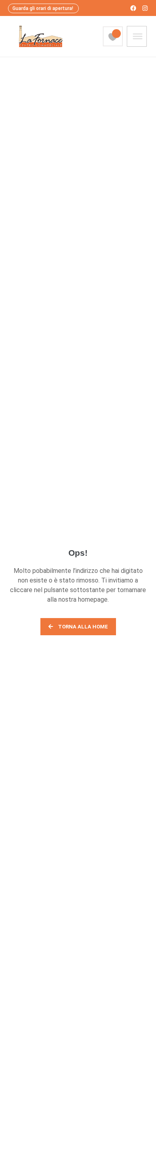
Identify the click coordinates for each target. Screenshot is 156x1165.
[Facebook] (133, 8)
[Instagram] (145, 8)
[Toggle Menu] (137, 36)
